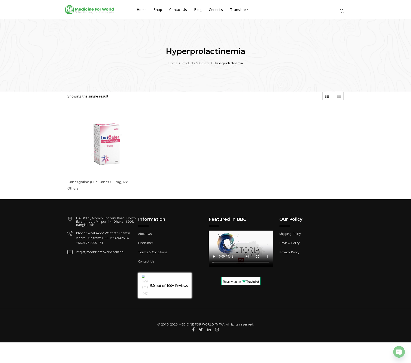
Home (141, 9)
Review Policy (289, 243)
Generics (216, 9)
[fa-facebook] (193, 329)
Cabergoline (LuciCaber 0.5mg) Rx (97, 182)
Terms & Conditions (152, 252)
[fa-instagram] (217, 329)
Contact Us (178, 9)
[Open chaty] (399, 352)
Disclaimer (145, 243)
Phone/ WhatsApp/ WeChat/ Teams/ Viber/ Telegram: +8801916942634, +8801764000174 (103, 238)
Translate (238, 9)
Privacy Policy (289, 252)
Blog (198, 9)
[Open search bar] (342, 10)
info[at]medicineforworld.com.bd (100, 252)
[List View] (339, 96)
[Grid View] (327, 96)
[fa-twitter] (201, 329)
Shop (158, 9)
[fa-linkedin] (209, 329)
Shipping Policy (290, 233)
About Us (145, 233)
